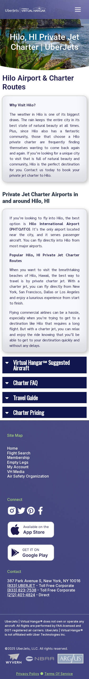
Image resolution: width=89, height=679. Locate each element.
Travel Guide (25, 397)
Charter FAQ (25, 382)
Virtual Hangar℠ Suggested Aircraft (41, 365)
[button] (44, 365)
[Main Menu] (78, 9)
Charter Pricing (28, 412)
